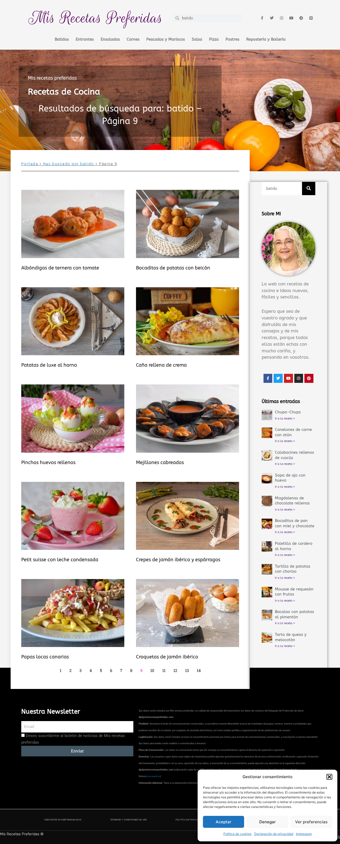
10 (152, 670)
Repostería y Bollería (266, 39)
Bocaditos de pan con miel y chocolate (294, 523)
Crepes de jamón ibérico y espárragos (178, 560)
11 (163, 670)
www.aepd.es (153, 776)
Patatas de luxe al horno (49, 365)
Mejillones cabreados (160, 462)
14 (199, 670)
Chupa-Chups (288, 412)
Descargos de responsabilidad (63, 820)
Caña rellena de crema (161, 365)
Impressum (304, 834)
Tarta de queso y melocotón (291, 637)
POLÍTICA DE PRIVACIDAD (189, 820)
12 (175, 670)
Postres (232, 39)
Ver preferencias (311, 821)
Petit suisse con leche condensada (59, 560)
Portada (29, 163)
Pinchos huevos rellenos (48, 462)
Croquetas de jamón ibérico (167, 657)
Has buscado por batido (68, 163)
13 (187, 670)
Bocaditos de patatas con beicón (173, 268)
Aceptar (223, 821)
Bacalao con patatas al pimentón (294, 614)
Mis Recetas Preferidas (95, 18)
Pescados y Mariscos (165, 39)
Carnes (133, 39)
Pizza (214, 39)
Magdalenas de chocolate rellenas (292, 501)
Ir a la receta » (285, 418)
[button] (329, 776)
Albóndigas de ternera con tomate (60, 268)
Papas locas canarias (45, 657)
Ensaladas (110, 39)
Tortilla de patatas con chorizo (292, 569)
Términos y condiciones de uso (128, 820)
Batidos (62, 39)
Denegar (267, 821)
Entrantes (85, 39)
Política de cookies (237, 834)
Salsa (197, 39)
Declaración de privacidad (273, 834)
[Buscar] (308, 188)
